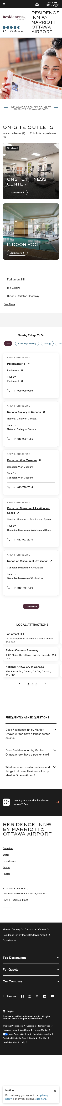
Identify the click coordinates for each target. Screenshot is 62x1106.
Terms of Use (44, 1026)
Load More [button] (31, 606)
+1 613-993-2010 (23, 539)
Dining (47, 343)
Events (6, 867)
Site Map (43, 1038)
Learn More (16, 192)
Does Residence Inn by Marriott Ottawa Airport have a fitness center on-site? (28, 734)
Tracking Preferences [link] (13, 1026)
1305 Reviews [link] (16, 31)
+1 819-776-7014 (23, 487)
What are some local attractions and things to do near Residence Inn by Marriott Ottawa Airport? (28, 771)
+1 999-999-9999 (23, 390)
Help (23, 1042)
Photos (6, 873)
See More (9, 304)
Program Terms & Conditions (16, 1030)
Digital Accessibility (42, 1034)
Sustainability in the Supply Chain (19, 1038)
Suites (6, 854)
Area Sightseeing (27, 343)
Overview (8, 848)
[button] (37, 4)
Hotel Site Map (10, 1042)
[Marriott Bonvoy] (50, 4)
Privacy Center (41, 1030)
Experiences (9, 861)
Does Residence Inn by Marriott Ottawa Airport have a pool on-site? (27, 752)
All (8, 343)
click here (40, 1098)
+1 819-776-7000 (23, 587)
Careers (30, 1026)
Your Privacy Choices (18, 1034)
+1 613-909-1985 (23, 438)
